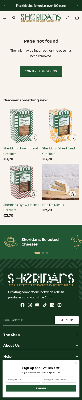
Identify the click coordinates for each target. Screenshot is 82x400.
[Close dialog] (76, 363)
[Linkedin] (52, 304)
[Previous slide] (4, 5)
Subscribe (41, 388)
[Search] (14, 17)
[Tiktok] (44, 304)
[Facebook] (22, 304)
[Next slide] (77, 5)
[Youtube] (37, 304)
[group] (21, 125)
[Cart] (77, 17)
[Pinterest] (59, 304)
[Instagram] (29, 304)
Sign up (67, 320)
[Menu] (5, 18)
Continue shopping (41, 71)
